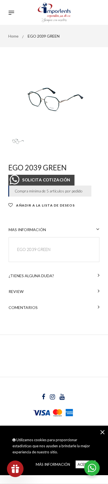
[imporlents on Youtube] (62, 397)
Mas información (27, 230)
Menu (12, 13)
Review (16, 291)
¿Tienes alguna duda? (31, 276)
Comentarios (23, 307)
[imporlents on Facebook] (44, 397)
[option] (54, 99)
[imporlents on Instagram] (53, 397)
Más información (53, 464)
